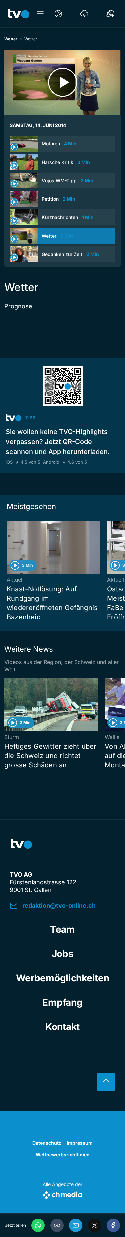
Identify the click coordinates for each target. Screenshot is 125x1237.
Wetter (11, 38)
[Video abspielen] (62, 82)
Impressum (80, 1143)
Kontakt (62, 1026)
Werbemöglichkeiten (62, 978)
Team (62, 929)
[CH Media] (62, 1193)
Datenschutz (46, 1143)
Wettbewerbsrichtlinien (63, 1154)
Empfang (62, 1002)
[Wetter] (84, 13)
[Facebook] (113, 1225)
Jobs (63, 953)
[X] (94, 1225)
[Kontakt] (110, 13)
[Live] (58, 13)
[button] (57, 1225)
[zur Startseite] (18, 13)
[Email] (75, 1225)
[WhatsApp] (38, 1225)
